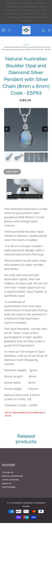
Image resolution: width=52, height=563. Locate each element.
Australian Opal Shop (23, 503)
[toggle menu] (3, 30)
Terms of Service (10, 479)
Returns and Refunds (12, 476)
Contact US (7, 472)
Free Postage (8, 487)
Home (26, 44)
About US (6, 483)
